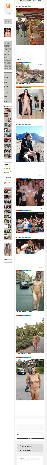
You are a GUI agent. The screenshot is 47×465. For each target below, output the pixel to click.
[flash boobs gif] (6, 140)
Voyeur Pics (5, 102)
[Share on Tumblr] (20, 6)
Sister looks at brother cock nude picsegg (5, 240)
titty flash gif (9, 208)
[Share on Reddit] (17, 6)
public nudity (9, 147)
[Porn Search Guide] (9, 115)
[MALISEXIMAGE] (6, 226)
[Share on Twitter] (23, 6)
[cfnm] (6, 155)
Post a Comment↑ (40, 45)
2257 (26, 460)
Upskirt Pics (5, 101)
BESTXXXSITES (22, 0)
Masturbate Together (35, 0)
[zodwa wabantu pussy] (9, 130)
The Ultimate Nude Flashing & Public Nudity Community (7, 12)
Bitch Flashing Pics (6, 76)
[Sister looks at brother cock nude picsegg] (6, 237)
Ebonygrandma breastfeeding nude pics (9, 229)
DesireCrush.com (40, 0)
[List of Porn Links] (6, 120)
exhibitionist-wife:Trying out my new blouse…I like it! (7, 182)
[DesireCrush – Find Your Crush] (7, 32)
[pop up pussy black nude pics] (9, 211)
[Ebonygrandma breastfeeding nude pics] (9, 226)
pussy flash (9, 142)
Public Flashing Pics (6, 91)
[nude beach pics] (6, 110)
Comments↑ (40, 175)
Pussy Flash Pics (6, 95)
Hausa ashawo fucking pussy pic (6, 209)
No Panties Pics (6, 86)
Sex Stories (5, 97)
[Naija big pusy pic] (9, 201)
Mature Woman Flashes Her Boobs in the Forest (7, 165)
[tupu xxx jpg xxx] (6, 191)
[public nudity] (9, 145)
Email (18, 434)
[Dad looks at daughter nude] (6, 231)
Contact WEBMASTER (23, 460)
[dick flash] (6, 130)
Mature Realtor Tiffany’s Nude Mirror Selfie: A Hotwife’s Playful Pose (7, 168)
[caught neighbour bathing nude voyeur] (6, 196)
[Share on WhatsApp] (29, 6)
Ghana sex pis (5, 203)
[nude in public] (6, 150)
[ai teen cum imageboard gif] (9, 191)
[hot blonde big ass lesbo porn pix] (6, 211)
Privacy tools (33, 460)
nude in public (5, 152)
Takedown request (37, 460)
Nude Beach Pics (6, 87)
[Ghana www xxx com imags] (9, 221)
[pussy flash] (9, 140)
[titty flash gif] (9, 206)
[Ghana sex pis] (6, 201)
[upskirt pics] (9, 155)
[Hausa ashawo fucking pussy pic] (6, 206)
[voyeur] (9, 150)
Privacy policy (30, 460)
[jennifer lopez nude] (6, 145)
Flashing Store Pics (6, 81)
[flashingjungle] (6, 115)
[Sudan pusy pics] (9, 196)
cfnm (5, 157)
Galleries (5, 22)
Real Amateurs (5, 96)
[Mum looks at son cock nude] (9, 237)
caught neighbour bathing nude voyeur (5, 199)
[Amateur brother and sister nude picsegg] (6, 216)
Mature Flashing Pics (6, 83)
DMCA (28, 460)
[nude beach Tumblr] (9, 110)
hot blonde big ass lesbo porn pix (6, 214)
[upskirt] (9, 125)
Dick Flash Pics (6, 78)
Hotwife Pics (5, 82)
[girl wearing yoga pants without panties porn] (9, 216)
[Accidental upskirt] (9, 120)
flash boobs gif (6, 142)
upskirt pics (9, 157)
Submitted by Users (6, 21)
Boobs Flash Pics (6, 77)
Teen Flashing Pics (6, 100)
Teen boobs (6, 137)
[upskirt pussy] (9, 135)
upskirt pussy (9, 137)
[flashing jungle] (6, 125)
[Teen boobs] (6, 135)
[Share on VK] (26, 6)
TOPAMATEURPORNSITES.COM (28, 0)
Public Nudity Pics (6, 92)
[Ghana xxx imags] (6, 221)
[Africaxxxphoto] (9, 231)
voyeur (9, 152)
